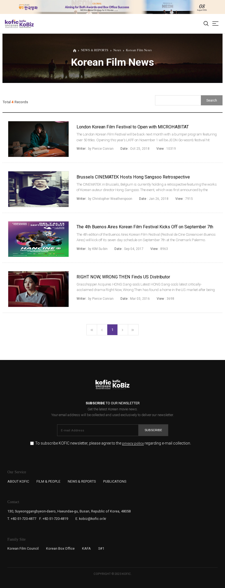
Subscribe (153, 430)
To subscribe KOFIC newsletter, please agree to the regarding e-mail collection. (113, 443)
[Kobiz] (26, 24)
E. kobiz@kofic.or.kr (90, 519)
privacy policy (133, 443)
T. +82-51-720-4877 (21, 519)
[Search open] (206, 24)
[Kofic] (12, 24)
